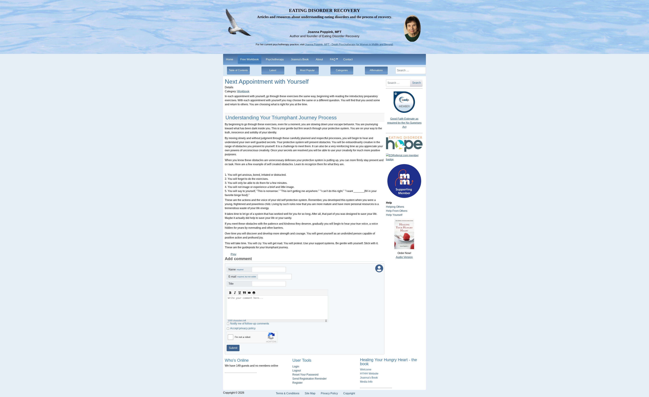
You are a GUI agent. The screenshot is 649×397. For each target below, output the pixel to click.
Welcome (365, 369)
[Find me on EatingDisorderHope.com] (404, 144)
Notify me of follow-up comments (249, 323)
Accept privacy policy (243, 328)
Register (297, 382)
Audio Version (404, 257)
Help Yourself (394, 214)
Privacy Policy (329, 393)
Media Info (366, 381)
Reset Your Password (305, 374)
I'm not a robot (242, 337)
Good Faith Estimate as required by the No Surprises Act (404, 122)
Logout (296, 370)
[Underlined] (240, 293)
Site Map (310, 393)
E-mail (242, 276)
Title (231, 283)
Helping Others (395, 206)
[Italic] (235, 293)
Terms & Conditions (287, 393)
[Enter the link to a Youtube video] (249, 293)
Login (295, 366)
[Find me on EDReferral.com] (404, 157)
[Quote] (244, 293)
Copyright (349, 393)
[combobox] (410, 70)
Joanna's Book (369, 377)
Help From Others (396, 210)
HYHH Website (369, 373)
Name (236, 269)
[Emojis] (254, 293)
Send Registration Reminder (309, 378)
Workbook (243, 91)
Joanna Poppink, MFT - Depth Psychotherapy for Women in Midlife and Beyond (349, 44)
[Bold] (230, 293)
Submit (233, 347)
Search (416, 82)
